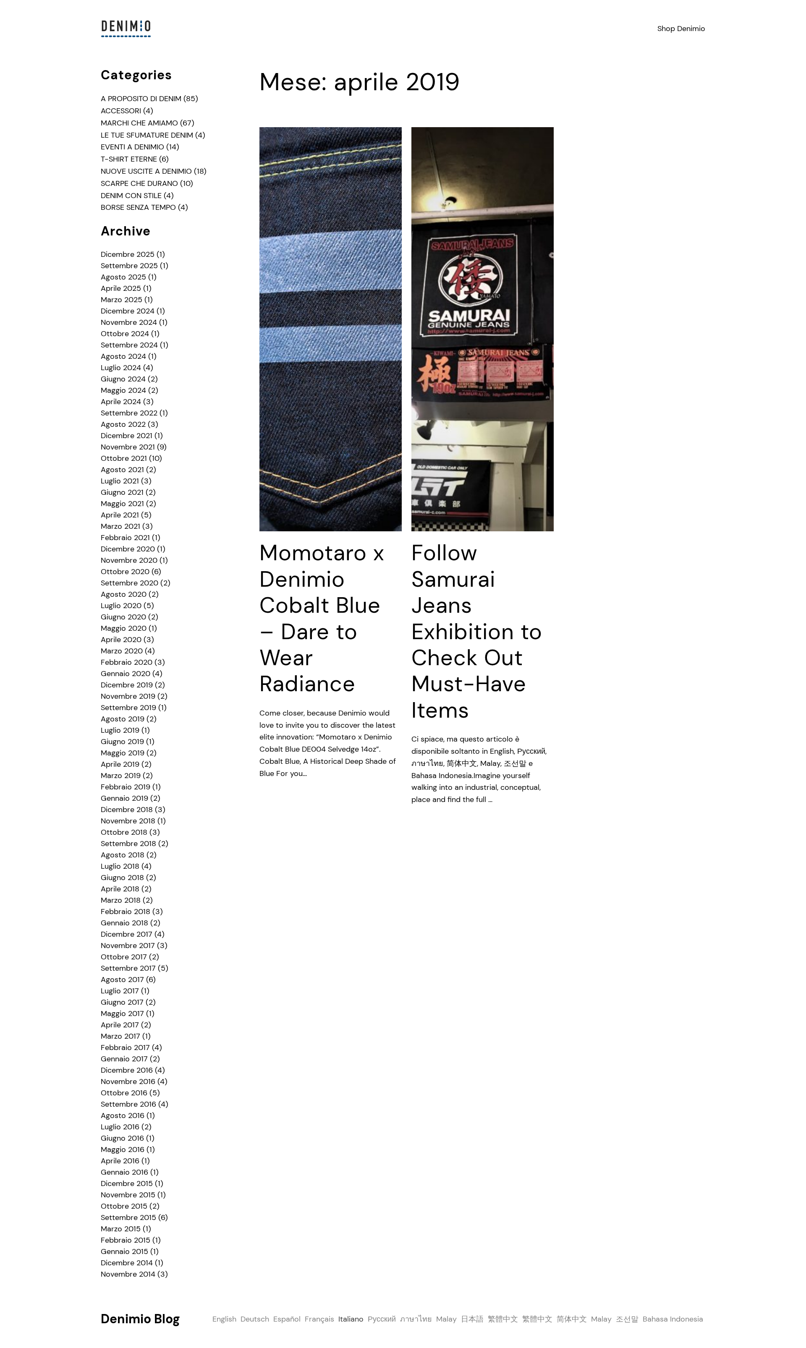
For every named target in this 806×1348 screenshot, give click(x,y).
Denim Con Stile (131, 196)
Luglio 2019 (120, 730)
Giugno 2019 (122, 742)
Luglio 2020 (121, 606)
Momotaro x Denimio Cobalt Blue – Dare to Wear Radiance (322, 618)
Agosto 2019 (122, 719)
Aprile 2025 (121, 288)
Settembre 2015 (128, 1217)
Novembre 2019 (128, 696)
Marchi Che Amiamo (139, 123)
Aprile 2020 (121, 640)
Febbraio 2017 (125, 1047)
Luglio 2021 (120, 481)
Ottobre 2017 (124, 957)
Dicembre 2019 (127, 685)
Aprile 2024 (121, 402)
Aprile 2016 (120, 1161)
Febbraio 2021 (125, 538)
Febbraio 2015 (125, 1240)
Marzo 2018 (121, 900)
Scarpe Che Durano (139, 183)
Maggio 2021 (122, 504)
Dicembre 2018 (127, 810)
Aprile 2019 (120, 764)
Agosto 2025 (123, 277)
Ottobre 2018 (124, 832)
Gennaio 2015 (124, 1251)
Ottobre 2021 (124, 458)
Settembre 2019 (128, 708)
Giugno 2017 (122, 1002)
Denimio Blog (140, 1319)
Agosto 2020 (124, 594)
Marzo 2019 (121, 776)
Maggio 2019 (122, 753)
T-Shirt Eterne (129, 159)
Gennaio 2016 (124, 1172)
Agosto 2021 (122, 470)
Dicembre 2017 (126, 934)
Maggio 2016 (122, 1149)
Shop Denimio (681, 29)
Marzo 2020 (122, 651)
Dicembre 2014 (127, 1263)
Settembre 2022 (129, 413)
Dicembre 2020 (128, 549)
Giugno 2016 (122, 1138)
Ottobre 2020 (125, 572)
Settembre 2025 (129, 266)
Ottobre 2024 (125, 334)
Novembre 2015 (128, 1195)
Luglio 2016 (120, 1127)
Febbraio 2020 (126, 662)
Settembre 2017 (128, 968)
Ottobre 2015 (124, 1206)
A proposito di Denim (141, 99)
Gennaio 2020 (125, 674)
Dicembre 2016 (127, 1070)
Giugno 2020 (123, 617)
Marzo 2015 (121, 1229)
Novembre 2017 (128, 945)
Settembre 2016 (128, 1104)
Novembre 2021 (128, 447)
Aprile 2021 (120, 515)
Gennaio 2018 (124, 923)
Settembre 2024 (129, 345)
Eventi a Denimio (132, 147)
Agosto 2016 (122, 1115)
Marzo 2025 (121, 300)
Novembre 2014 (128, 1274)
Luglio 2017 (120, 991)
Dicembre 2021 (126, 436)
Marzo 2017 (120, 1036)
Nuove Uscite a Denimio (146, 171)
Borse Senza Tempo (138, 207)
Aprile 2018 (120, 889)
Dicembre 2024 (127, 311)
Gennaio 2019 (124, 798)
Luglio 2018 (120, 866)
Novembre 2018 (128, 821)
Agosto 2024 (123, 356)
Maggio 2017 (122, 1013)
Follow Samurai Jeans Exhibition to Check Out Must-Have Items (476, 631)
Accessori (121, 111)
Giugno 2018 (122, 878)
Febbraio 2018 (125, 912)
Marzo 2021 (120, 526)
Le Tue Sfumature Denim (147, 135)
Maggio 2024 (123, 390)
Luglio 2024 (121, 368)
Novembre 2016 (128, 1081)
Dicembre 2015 (127, 1183)
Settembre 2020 (129, 583)
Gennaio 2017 (124, 1059)
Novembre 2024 (129, 322)
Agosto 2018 (122, 855)
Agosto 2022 (123, 424)
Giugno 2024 (123, 379)
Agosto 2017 (122, 979)
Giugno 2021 (122, 492)
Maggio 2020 (124, 628)
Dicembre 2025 (127, 254)
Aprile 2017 (120, 1025)
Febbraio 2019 (125, 787)
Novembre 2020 (129, 560)
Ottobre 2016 (124, 1093)
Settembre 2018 (128, 844)
